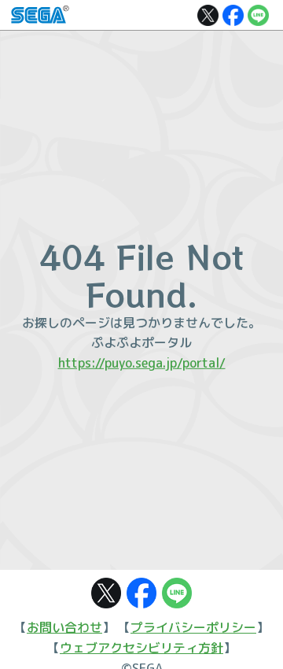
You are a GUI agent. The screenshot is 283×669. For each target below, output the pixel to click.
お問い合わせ (64, 627)
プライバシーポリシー (193, 627)
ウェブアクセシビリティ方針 (141, 647)
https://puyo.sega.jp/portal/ (142, 362)
